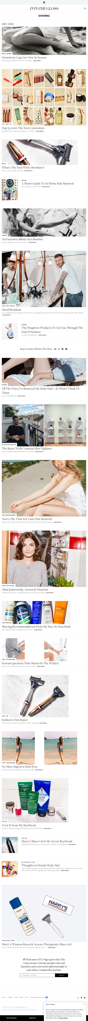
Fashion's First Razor (15, 720)
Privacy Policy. (63, 1018)
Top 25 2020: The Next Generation (23, 128)
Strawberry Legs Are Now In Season (24, 57)
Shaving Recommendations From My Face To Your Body (36, 626)
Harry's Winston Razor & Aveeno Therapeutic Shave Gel (36, 944)
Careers (9, 997)
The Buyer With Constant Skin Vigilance (27, 448)
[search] (85, 8)
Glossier (44, 2)
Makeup (32, 1018)
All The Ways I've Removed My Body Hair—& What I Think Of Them (40, 391)
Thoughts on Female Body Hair (41, 865)
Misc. (4, 163)
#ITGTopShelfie (9, 444)
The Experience (9, 515)
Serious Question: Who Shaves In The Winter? (30, 663)
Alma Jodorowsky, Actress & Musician (25, 589)
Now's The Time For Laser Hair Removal (27, 519)
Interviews (11, 1018)
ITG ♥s (4, 821)
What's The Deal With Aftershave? (23, 167)
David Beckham (11, 310)
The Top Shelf (8, 306)
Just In (5, 716)
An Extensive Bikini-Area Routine (22, 239)
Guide (24, 180)
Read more (37, 60)
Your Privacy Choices (37, 997)
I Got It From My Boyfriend (19, 825)
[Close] (84, 1004)
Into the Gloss (44, 8)
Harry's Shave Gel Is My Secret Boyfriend (47, 841)
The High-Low (8, 940)
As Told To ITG (28, 862)
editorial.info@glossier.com (19, 1007)
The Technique (8, 659)
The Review (7, 623)
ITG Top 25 (6, 124)
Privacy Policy (23, 997)
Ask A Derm (6, 53)
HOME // (4, 24)
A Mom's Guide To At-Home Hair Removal (48, 183)
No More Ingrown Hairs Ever (20, 767)
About (4, 997)
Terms (16, 997)
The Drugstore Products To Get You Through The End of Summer (52, 330)
